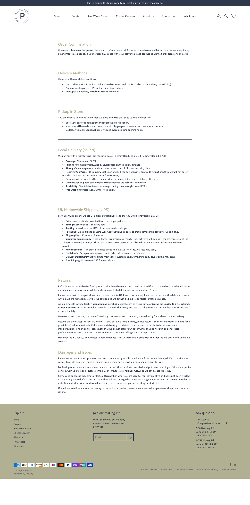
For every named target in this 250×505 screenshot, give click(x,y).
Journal (163, 469)
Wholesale (190, 16)
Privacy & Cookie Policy (207, 469)
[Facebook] (230, 464)
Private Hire (169, 16)
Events (75, 16)
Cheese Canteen (125, 16)
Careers (144, 469)
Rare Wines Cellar (97, 16)
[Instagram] (235, 464)
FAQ (171, 469)
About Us (148, 16)
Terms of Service (228, 469)
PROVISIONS (27, 470)
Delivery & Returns (184, 469)
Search (154, 469)
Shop (57, 16)
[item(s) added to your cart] (233, 16)
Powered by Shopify (23, 473)
